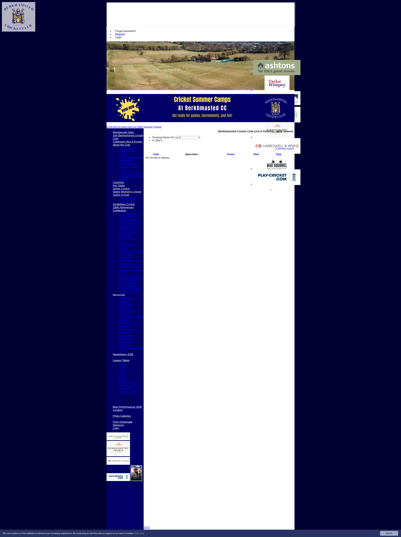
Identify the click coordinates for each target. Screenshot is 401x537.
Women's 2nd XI (128, 385)
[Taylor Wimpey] (277, 90)
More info (139, 533)
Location (118, 410)
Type (278, 154)
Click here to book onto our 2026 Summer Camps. (134, 127)
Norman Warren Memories (128, 325)
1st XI (122, 363)
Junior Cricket (121, 194)
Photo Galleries (122, 416)
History (123, 154)
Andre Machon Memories (127, 331)
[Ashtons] (276, 74)
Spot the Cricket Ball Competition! (131, 253)
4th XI (122, 372)
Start (256, 154)
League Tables (121, 360)
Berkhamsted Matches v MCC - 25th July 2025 (129, 229)
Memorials (119, 295)
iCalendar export (284, 148)
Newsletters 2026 (123, 354)
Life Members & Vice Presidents (131, 159)
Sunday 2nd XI (127, 391)
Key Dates (119, 185)
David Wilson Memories (127, 337)
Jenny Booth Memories (126, 343)
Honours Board (128, 163)
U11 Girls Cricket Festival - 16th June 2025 (130, 270)
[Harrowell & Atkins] (118, 464)
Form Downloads (123, 421)
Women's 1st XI (128, 382)
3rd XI (122, 369)
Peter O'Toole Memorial (127, 312)
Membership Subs (123, 132)
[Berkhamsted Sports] (118, 455)
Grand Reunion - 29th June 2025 (128, 284)
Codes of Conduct (129, 173)
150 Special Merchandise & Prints (128, 238)
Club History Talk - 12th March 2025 (130, 290)
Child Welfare (127, 201)
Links (116, 428)
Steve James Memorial (126, 306)
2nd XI (123, 366)
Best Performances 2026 (127, 406)
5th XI (122, 376)
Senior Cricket (121, 188)
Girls (128, 403)
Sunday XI (125, 388)
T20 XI (123, 379)
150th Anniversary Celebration (123, 209)
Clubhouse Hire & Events (127, 141)
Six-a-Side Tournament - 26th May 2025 (129, 260)
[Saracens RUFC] (136, 480)
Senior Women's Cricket (127, 191)
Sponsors (118, 425)
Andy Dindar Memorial (126, 300)
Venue (230, 154)
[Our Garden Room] (118, 439)
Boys (128, 400)
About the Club (121, 144)
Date (156, 154)
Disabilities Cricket (124, 204)
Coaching (118, 182)
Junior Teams (127, 397)
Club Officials (127, 151)
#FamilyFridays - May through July (129, 221)
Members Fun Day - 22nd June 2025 (130, 278)
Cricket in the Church (127, 246)
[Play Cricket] (118, 480)
